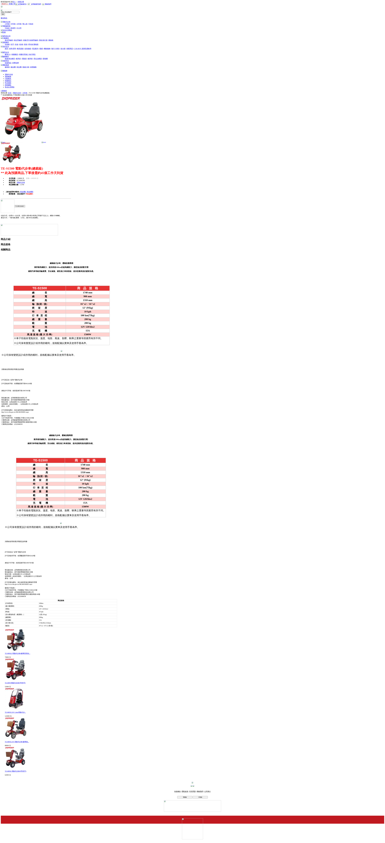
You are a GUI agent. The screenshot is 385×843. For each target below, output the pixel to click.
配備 (4, 32)
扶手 (12, 44)
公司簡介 (207, 791)
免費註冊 (21, 2)
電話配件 (35, 48)
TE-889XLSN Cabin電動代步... (15, 712)
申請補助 (8, 83)
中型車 (13, 24)
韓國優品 (15, 54)
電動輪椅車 (6, 26)
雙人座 (25, 24)
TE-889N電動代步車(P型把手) (15, 683)
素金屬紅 (23, 192)
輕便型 (13, 28)
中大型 (19, 28)
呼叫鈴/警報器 (33, 44)
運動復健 (5, 65)
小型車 (7, 24)
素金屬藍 (30, 192)
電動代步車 (6, 22)
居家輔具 (5, 42)
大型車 (19, 24)
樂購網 (4, 71)
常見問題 (192, 791)
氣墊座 (30, 58)
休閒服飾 (33, 67)
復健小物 (26, 67)
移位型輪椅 (18, 40)
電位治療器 (38, 58)
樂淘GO (7, 54)
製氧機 (45, 58)
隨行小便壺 (55, 48)
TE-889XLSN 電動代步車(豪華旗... (17, 742)
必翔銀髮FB (22, 4)
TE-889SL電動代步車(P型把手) (15, 771)
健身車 (7, 67)
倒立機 (19, 67)
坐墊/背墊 (12, 48)
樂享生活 (5, 52)
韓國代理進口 (24, 54)
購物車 (51, 40)
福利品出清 (6, 36)
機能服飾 (47, 48)
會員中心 (5, 4)
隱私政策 (185, 791)
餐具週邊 (20, 48)
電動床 (24, 58)
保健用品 (8, 63)
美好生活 (5, 46)
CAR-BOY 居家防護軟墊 (82, 48)
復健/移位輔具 (10, 58)
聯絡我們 (48, 4)
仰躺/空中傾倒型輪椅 (30, 40)
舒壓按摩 (15, 63)
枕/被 (21, 44)
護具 (6, 48)
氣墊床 (18, 58)
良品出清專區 (7, 30)
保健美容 (5, 61)
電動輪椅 (8, 76)
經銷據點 (8, 85)
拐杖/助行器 (43, 40)
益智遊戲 (28, 48)
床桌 (16, 44)
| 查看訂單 (11, 4)
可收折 (30, 24)
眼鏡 (41, 48)
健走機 (13, 67)
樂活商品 (4, 18)
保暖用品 (69, 48)
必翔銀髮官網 (36, 4)
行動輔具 (5, 38)
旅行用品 (32, 54)
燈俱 (25, 44)
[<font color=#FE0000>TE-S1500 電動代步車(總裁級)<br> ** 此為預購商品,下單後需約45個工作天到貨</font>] (24, 142)
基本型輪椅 (9, 40)
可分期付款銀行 (19, 206)
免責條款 (177, 791)
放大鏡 (63, 48)
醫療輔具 (5, 56)
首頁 (9, 93)
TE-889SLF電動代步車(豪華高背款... (17, 653)
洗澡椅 (7, 44)
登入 (14, 2)
